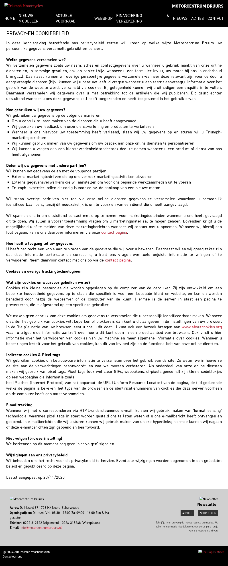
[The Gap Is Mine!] (211, 552)
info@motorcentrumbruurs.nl (41, 527)
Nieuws (180, 18)
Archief (187, 513)
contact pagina (114, 232)
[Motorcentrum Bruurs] (23, 6)
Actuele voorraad (66, 18)
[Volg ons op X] (12, 533)
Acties (197, 18)
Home (9, 18)
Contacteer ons (12, 556)
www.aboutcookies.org (202, 327)
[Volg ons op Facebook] (10, 533)
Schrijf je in (208, 513)
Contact (216, 18)
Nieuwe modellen (29, 18)
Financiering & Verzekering (142, 18)
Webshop (103, 18)
